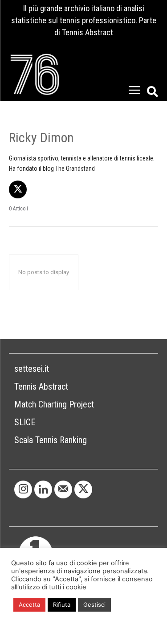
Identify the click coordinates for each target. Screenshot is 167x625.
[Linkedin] (43, 489)
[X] (18, 189)
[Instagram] (23, 489)
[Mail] (63, 489)
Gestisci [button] (94, 604)
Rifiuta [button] (61, 604)
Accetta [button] (29, 604)
